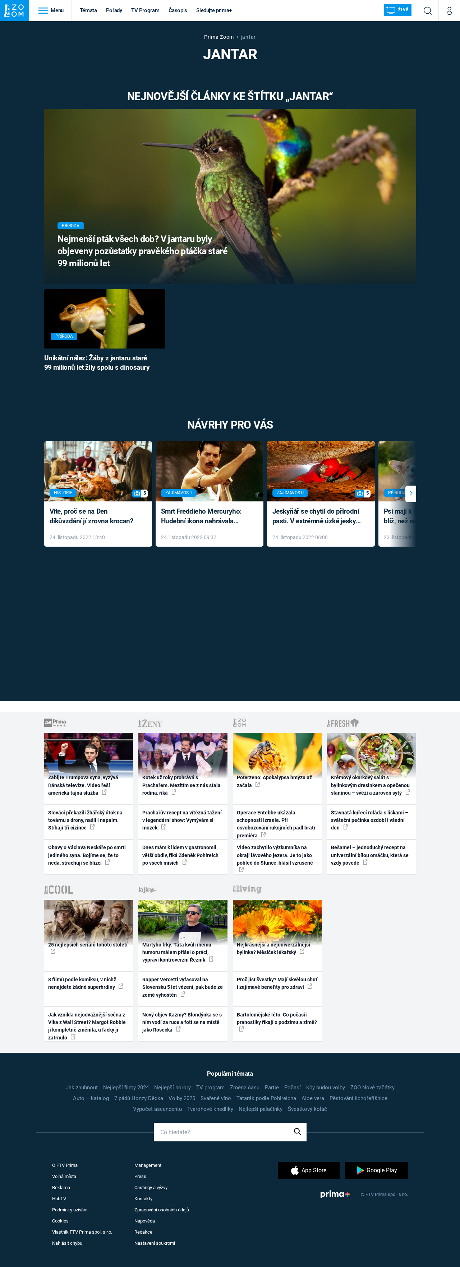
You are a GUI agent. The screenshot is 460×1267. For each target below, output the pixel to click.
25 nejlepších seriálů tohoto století (88, 945)
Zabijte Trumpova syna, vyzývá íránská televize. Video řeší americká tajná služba (83, 785)
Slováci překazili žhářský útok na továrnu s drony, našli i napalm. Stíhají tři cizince (85, 820)
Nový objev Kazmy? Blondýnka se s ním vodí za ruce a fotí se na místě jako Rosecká (182, 1022)
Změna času (244, 1087)
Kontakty (143, 1198)
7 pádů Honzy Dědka (138, 1098)
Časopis (178, 10)
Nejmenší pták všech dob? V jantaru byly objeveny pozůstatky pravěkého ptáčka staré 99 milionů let (142, 251)
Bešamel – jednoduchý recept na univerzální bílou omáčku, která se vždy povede (370, 855)
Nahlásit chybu (67, 1243)
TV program (210, 1087)
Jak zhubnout (82, 1087)
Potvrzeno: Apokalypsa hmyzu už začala (274, 781)
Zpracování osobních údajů (161, 1209)
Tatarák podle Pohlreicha (266, 1098)
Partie (272, 1087)
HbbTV (59, 1198)
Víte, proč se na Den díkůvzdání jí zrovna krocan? (91, 516)
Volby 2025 (182, 1098)
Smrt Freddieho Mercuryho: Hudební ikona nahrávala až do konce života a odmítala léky (204, 517)
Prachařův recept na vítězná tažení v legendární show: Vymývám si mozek (182, 820)
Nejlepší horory (172, 1087)
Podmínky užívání (69, 1209)
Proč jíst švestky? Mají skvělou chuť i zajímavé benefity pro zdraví (277, 983)
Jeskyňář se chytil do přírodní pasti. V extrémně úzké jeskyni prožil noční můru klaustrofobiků (317, 517)
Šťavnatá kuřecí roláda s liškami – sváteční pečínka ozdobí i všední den (369, 820)
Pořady (114, 10)
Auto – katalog (91, 1098)
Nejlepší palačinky (260, 1109)
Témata (88, 10)
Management (147, 1165)
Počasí (292, 1087)
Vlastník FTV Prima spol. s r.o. (82, 1232)
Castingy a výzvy (150, 1187)
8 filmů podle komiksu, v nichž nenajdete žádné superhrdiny (82, 983)
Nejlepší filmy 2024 (126, 1087)
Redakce (143, 1232)
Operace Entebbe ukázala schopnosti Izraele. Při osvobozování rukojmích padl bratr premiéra (276, 824)
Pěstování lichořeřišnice (358, 1098)
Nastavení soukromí (154, 1243)
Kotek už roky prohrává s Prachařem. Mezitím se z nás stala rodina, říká (181, 785)
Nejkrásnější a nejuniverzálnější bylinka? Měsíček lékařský (273, 948)
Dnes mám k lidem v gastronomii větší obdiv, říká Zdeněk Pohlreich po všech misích (180, 855)
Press (140, 1176)
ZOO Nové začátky (372, 1087)
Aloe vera (313, 1098)
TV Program (145, 10)
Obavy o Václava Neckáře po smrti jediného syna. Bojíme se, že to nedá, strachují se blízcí (87, 855)
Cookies (60, 1221)
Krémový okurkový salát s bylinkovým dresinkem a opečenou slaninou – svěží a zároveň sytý (370, 785)
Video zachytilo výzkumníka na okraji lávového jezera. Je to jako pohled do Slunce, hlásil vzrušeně (275, 855)
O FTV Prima (65, 1165)
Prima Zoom (219, 37)
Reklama (61, 1187)
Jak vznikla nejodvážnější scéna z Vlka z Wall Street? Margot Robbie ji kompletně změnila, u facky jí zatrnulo (87, 1026)
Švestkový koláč (307, 1109)
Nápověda (144, 1221)
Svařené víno (216, 1098)
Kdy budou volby (325, 1087)
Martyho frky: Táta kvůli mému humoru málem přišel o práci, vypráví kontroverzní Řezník (176, 952)
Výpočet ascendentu (157, 1109)
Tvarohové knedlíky (210, 1109)
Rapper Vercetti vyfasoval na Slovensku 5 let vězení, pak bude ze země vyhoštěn (182, 987)
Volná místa (64, 1176)
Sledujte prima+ (214, 10)
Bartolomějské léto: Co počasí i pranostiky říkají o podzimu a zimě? (277, 1018)
